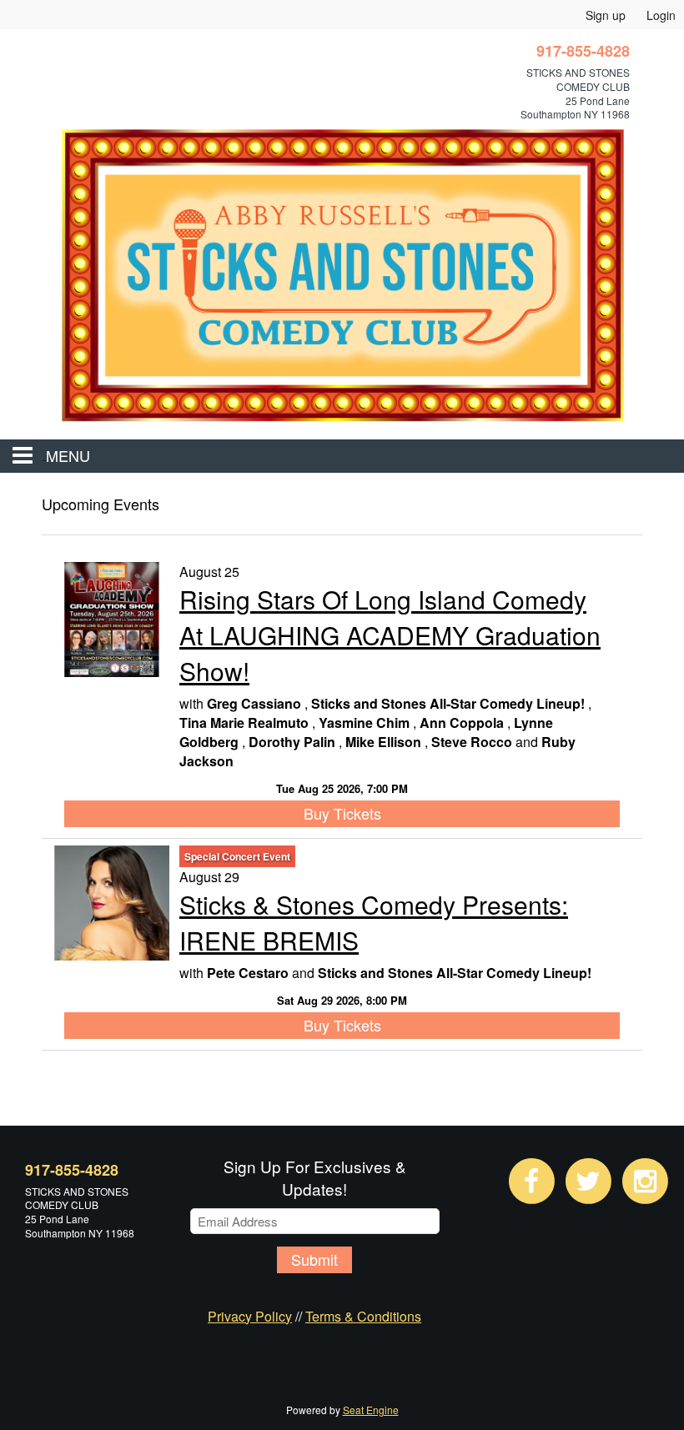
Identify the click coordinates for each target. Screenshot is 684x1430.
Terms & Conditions (363, 1316)
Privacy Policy (250, 1316)
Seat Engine (371, 1409)
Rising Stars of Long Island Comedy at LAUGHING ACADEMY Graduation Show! (390, 635)
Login (661, 15)
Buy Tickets (342, 813)
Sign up (606, 15)
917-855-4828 (71, 1170)
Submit (314, 1259)
